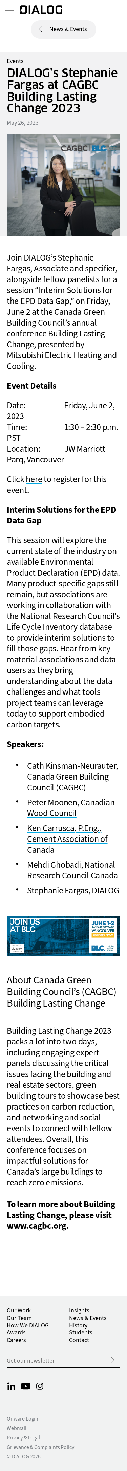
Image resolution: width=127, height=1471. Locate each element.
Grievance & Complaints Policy (40, 1447)
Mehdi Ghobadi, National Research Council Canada (72, 870)
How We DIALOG (28, 1325)
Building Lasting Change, (56, 339)
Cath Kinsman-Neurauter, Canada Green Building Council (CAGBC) (72, 777)
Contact (79, 1340)
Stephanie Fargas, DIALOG (73, 891)
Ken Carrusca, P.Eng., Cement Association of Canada (67, 839)
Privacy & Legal (23, 1437)
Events (15, 61)
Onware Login (22, 1418)
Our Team (19, 1318)
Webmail (16, 1428)
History (78, 1325)
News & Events (68, 29)
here (34, 479)
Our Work (19, 1310)
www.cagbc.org (36, 1226)
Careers (16, 1340)
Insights (79, 1310)
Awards (16, 1332)
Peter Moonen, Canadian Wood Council (70, 808)
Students (80, 1332)
